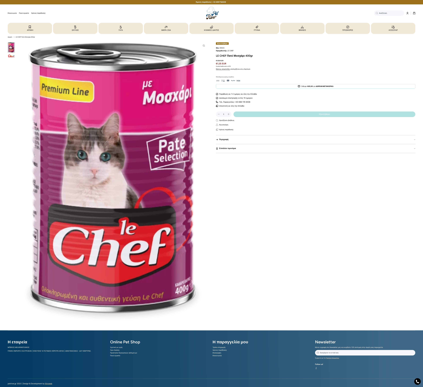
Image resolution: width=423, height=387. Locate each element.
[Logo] (211, 13)
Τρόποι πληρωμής (219, 347)
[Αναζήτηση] (376, 13)
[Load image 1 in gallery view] (11, 47)
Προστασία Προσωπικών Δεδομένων (123, 353)
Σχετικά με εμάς (116, 347)
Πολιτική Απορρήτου (332, 358)
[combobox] (389, 13)
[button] (222, 125)
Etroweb (48, 383)
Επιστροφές (217, 353)
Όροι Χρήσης (115, 350)
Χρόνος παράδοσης (220, 350)
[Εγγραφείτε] (412, 352)
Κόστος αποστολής (223, 69)
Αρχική (10, 37)
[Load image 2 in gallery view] (11, 56)
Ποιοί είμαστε (115, 355)
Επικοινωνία (217, 355)
